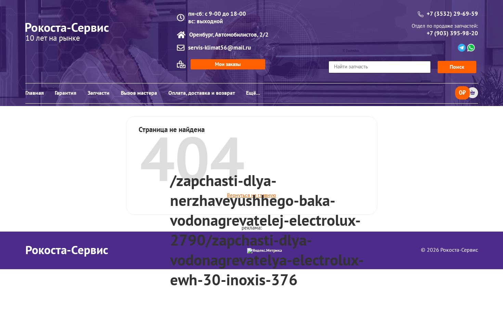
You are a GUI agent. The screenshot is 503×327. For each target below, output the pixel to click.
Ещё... (253, 93)
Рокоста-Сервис (66, 250)
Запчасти (98, 93)
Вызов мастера (139, 93)
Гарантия (65, 93)
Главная (34, 93)
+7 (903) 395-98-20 (452, 33)
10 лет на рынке (52, 38)
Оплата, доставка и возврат (201, 93)
